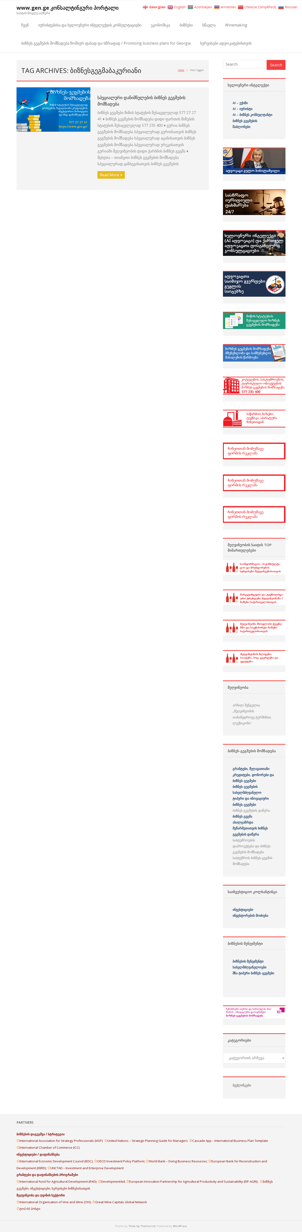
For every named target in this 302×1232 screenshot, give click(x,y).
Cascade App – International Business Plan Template (230, 1141)
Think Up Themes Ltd (141, 1226)
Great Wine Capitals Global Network (121, 1202)
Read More (109, 174)
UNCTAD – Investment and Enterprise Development (87, 1168)
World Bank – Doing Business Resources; (178, 1161)
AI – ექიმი (240, 103)
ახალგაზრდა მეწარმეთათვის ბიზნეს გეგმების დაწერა (250, 828)
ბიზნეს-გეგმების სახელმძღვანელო (247, 789)
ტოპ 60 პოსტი (30, 1209)
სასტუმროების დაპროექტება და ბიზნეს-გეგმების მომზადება (252, 846)
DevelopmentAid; (113, 1181)
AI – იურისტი (242, 108)
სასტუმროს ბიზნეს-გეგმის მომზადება (252, 861)
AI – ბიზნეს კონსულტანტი (252, 114)
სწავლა (209, 25)
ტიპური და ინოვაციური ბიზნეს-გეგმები (251, 801)
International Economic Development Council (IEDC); (57, 1161)
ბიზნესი (186, 25)
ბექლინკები (242, 1085)
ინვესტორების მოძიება (250, 915)
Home (181, 70)
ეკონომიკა (160, 25)
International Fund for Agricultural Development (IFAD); (59, 1181)
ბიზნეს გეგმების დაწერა (251, 810)
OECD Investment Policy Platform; (121, 1161)
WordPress (180, 1226)
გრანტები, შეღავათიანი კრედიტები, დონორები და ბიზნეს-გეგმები (253, 774)
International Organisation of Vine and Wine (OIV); (56, 1202)
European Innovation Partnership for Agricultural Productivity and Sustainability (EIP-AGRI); (194, 1181)
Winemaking (236, 25)
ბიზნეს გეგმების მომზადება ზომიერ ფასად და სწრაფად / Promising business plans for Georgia (106, 43)
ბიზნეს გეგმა (242, 816)
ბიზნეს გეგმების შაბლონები (245, 123)
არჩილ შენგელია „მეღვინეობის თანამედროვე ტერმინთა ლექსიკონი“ (252, 714)
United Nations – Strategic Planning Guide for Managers (148, 1141)
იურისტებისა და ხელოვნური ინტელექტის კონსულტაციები (89, 25)
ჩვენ (25, 25)
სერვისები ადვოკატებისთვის (226, 43)
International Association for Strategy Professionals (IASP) (62, 1141)
